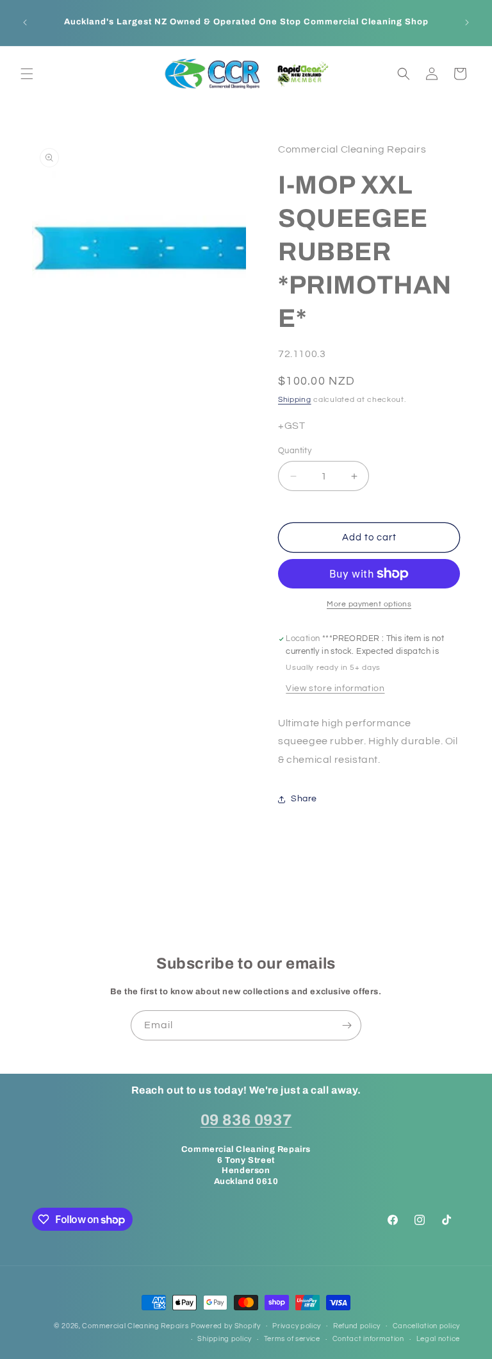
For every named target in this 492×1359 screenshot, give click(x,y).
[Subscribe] (346, 1025)
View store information (335, 688)
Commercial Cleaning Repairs (135, 1326)
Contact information (368, 1338)
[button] (27, 74)
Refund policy (357, 1326)
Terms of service (292, 1338)
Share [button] (304, 798)
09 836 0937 (246, 1120)
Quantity (294, 450)
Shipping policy (224, 1338)
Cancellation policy (426, 1326)
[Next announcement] (467, 22)
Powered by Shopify (226, 1326)
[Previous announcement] (25, 22)
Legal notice (438, 1338)
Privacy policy (296, 1326)
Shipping (294, 400)
